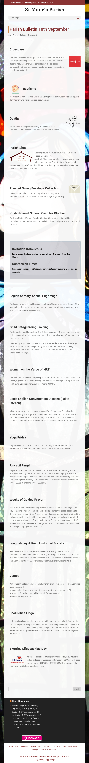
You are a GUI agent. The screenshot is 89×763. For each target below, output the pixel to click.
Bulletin (23, 35)
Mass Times (13, 746)
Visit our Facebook (48, 750)
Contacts (24, 746)
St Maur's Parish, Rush (41, 756)
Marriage (34, 750)
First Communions (70, 746)
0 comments (33, 35)
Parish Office (36, 746)
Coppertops (50, 759)
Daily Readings (20, 701)
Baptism (57, 746)
